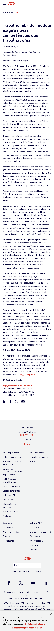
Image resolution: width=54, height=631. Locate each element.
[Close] (51, 614)
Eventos (6, 536)
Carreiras (34, 536)
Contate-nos (27, 427)
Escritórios (35, 527)
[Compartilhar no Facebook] (10, 401)
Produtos (7, 516)
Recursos (7, 523)
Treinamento (8, 540)
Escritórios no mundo (39, 532)
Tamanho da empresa (39, 457)
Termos (37, 592)
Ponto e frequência (11, 486)
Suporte (27, 439)
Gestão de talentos (11, 490)
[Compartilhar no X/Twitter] (16, 401)
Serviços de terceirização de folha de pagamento (13, 471)
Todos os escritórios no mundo (25, 571)
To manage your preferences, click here (27, 628)
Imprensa (34, 545)
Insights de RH (9, 495)
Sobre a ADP (36, 523)
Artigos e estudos (11, 532)
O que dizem (8, 527)
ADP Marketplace (10, 511)
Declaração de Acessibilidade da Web (26, 598)
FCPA (46, 592)
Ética (26, 595)
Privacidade (24, 592)
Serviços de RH (9, 499)
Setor (32, 461)
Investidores (35, 540)
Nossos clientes (38, 452)
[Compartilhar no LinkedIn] (5, 401)
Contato (33, 549)
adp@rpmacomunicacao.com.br (18, 385)
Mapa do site (10, 592)
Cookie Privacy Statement (35, 624)
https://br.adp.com (25, 374)
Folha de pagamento (12, 457)
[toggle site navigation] (4, 3)
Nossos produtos (11, 452)
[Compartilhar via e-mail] (23, 401)
